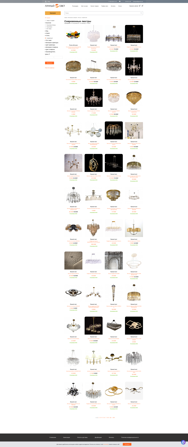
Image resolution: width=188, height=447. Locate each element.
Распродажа (75, 6)
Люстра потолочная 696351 (73, 338)
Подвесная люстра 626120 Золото (114, 241)
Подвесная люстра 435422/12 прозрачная (93, 48)
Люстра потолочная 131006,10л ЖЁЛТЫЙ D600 (114, 209)
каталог (53, 13)
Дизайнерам (98, 437)
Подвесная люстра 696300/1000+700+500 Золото (93, 242)
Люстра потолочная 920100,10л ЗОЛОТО (73, 144)
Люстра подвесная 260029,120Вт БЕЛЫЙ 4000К (134, 274)
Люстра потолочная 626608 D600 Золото (114, 144)
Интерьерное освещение (72, 17)
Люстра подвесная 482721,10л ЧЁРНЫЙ (73, 404)
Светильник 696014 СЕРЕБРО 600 (73, 371)
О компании (52, 437)
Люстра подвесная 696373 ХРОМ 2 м (113, 307)
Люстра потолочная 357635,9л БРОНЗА (73, 111)
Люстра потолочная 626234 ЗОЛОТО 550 (134, 111)
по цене (88, 23)
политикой (105, 444)
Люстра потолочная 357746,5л (93, 208)
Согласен (127, 444)
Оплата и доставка (82, 437)
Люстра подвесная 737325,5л (134, 79)
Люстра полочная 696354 (113, 338)
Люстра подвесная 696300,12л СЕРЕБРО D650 (73, 209)
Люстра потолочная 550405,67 (73, 306)
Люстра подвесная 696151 (73, 273)
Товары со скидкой (50, 20)
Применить (49, 63)
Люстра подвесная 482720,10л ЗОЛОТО (134, 144)
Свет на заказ (84, 6)
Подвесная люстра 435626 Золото (134, 47)
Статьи (120, 6)
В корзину (73, 56)
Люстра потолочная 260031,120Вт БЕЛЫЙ (134, 339)
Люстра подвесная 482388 (113, 273)
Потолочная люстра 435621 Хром (114, 79)
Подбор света (104, 6)
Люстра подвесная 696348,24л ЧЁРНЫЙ (134, 209)
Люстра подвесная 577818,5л (134, 241)
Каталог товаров (94, 6)
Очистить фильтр (49, 67)
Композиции (66, 437)
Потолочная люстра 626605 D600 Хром (134, 372)
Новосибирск (49, 26)
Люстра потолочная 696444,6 (73, 241)
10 (110, 417)
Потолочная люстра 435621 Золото (73, 79)
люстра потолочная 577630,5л (93, 371)
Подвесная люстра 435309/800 (113, 47)
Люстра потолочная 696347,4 (114, 371)
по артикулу (83, 23)
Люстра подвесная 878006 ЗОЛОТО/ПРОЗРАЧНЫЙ (93, 307)
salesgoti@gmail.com (138, 1)
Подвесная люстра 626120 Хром (93, 273)
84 (114, 417)
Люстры (79, 17)
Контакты (113, 6)
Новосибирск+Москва (51, 25)
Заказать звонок (133, 6)
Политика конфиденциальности (130, 437)
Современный (50, 38)
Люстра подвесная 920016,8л (73, 176)
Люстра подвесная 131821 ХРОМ (94, 176)
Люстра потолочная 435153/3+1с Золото (114, 404)
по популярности (75, 23)
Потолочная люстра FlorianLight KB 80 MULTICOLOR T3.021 (73, 48)
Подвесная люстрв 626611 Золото (93, 403)
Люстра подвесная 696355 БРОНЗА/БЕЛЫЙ (93, 144)
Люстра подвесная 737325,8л (93, 110)
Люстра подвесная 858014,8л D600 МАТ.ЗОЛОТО (134, 307)
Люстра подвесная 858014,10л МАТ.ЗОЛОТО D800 (134, 177)
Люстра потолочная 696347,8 (134, 403)
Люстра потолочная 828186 (93, 338)
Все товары (49, 28)
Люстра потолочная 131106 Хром (114, 176)
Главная (65, 17)
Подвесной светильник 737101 (93, 79)
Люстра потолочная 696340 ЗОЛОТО (114, 111)
